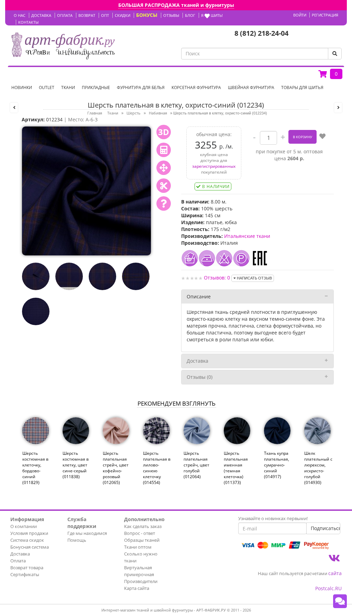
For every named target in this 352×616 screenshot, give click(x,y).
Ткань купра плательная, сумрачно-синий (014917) (276, 465)
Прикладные (96, 87)
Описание (199, 296)
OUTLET (46, 87)
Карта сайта (136, 588)
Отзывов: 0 (217, 277)
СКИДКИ (122, 15)
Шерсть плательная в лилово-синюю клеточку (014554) (156, 468)
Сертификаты (24, 574)
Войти (299, 15)
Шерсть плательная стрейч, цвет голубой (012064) (196, 465)
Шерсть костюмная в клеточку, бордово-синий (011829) (35, 468)
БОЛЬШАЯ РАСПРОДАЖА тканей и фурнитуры (176, 5)
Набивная (158, 113)
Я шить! (212, 15)
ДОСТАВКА (41, 15)
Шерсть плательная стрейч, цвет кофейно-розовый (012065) (116, 468)
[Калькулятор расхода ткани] (163, 150)
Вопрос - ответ (139, 533)
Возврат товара (26, 567)
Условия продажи (29, 533)
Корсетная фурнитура (196, 87)
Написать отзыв (254, 278)
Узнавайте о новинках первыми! (273, 518)
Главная (94, 113)
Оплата (18, 561)
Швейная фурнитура (251, 87)
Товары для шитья (302, 87)
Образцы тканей (142, 540)
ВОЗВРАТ (86, 15)
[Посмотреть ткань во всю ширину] (163, 168)
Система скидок (27, 540)
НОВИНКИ (21, 87)
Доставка (197, 361)
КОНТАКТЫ (28, 22)
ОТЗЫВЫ (171, 15)
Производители (140, 581)
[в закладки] (322, 137)
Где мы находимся (87, 533)
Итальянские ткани (247, 236)
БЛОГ (190, 15)
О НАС (19, 15)
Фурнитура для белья (141, 87)
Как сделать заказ (143, 526)
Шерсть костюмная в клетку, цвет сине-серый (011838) (76, 465)
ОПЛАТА (65, 15)
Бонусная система (29, 547)
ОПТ (105, 15)
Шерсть (133, 113)
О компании (23, 526)
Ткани (68, 87)
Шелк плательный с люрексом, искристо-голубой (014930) (318, 468)
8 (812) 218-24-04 (261, 33)
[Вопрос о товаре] (163, 203)
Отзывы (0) (199, 377)
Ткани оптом (138, 547)
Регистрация (325, 15)
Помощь (76, 540)
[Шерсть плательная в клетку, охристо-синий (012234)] (86, 190)
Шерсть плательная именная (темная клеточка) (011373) (236, 468)
